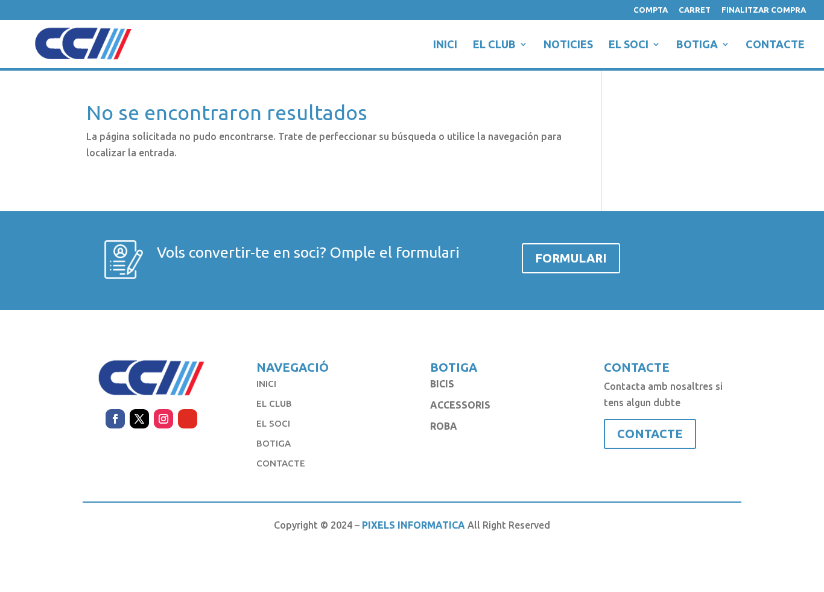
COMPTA (650, 10)
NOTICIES (568, 45)
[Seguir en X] (139, 418)
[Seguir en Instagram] (163, 418)
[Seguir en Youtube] (187, 418)
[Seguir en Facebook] (115, 418)
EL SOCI (628, 45)
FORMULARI (571, 258)
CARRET (695, 10)
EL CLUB (494, 45)
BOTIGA (697, 45)
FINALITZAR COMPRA (763, 10)
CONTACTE (775, 45)
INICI (445, 45)
